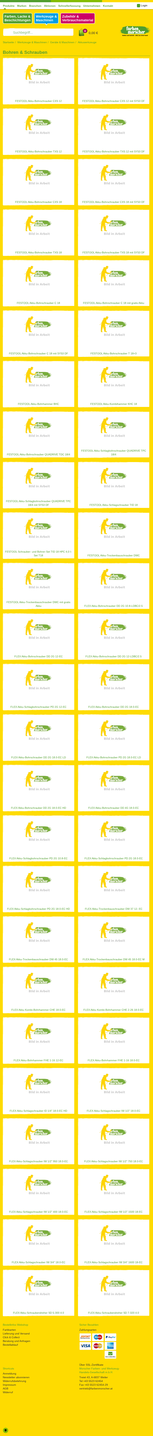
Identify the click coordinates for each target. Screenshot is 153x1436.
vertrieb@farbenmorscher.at (96, 1388)
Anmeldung (9, 1373)
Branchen (35, 5)
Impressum (9, 1384)
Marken (21, 5)
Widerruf (8, 1392)
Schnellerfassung (69, 5)
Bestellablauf (10, 1344)
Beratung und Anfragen (16, 1341)
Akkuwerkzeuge (87, 42)
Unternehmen (91, 5)
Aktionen (50, 5)
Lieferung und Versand (16, 1333)
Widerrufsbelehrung (14, 1381)
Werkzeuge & (46, 18)
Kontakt (108, 5)
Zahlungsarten (87, 1329)
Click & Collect (11, 1337)
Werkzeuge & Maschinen (32, 42)
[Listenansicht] (143, 53)
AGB (5, 1388)
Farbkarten (9, 1329)
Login (143, 5)
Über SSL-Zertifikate (91, 1364)
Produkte (9, 5)
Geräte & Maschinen (62, 42)
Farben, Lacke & (17, 18)
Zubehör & (77, 18)
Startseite (8, 42)
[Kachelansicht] (149, 53)
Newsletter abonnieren (16, 1377)
